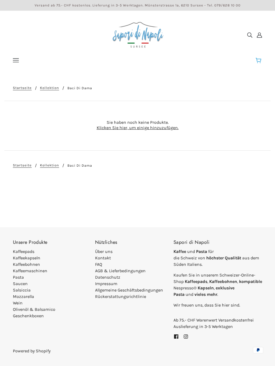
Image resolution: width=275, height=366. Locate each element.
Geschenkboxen (28, 315)
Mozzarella (23, 296)
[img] (250, 34)
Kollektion (49, 88)
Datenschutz (107, 277)
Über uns (104, 251)
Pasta (18, 277)
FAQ (98, 264)
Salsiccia (22, 290)
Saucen (20, 283)
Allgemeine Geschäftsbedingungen (129, 290)
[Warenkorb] (259, 61)
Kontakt (103, 257)
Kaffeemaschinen (30, 270)
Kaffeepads (23, 251)
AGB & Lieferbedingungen (120, 270)
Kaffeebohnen (26, 264)
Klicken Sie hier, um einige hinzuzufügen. (138, 127)
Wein (18, 302)
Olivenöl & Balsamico (34, 309)
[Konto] (259, 34)
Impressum (106, 283)
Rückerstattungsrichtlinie (120, 296)
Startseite (22, 88)
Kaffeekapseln (26, 257)
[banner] (137, 34)
